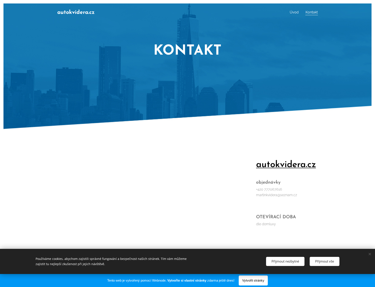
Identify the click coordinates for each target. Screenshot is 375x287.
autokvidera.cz (286, 165)
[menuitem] (295, 12)
